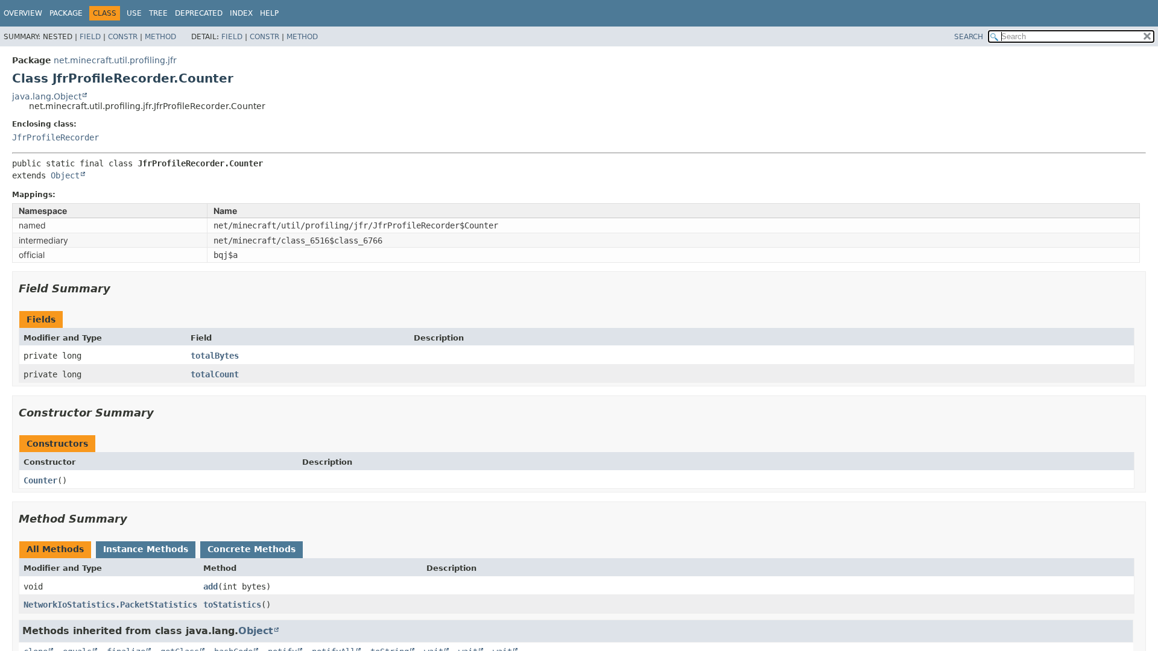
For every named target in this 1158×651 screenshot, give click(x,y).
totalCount (215, 374)
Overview (23, 13)
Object (65, 175)
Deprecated (199, 13)
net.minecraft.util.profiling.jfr (115, 60)
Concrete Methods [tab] (251, 549)
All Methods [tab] (55, 549)
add (210, 586)
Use (134, 13)
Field (90, 37)
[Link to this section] (119, 288)
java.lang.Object (46, 96)
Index (241, 13)
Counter (40, 480)
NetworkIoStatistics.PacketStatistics (110, 604)
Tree (158, 13)
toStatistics (232, 604)
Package (66, 13)
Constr (123, 37)
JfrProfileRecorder (55, 137)
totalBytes (215, 355)
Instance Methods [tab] (145, 549)
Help (269, 13)
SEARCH (968, 37)
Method (160, 37)
